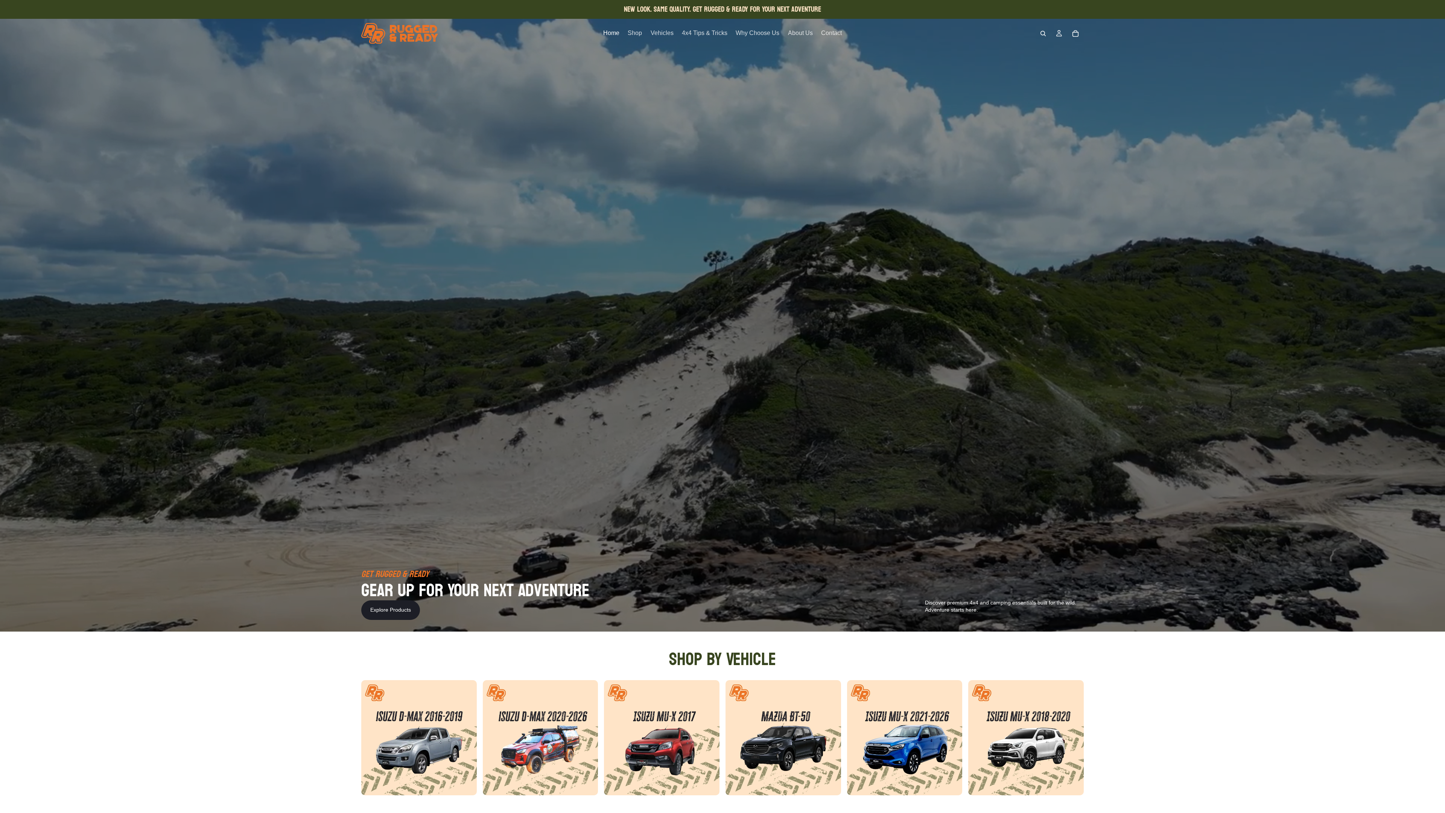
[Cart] (1075, 33)
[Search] (1043, 33)
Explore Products (390, 610)
